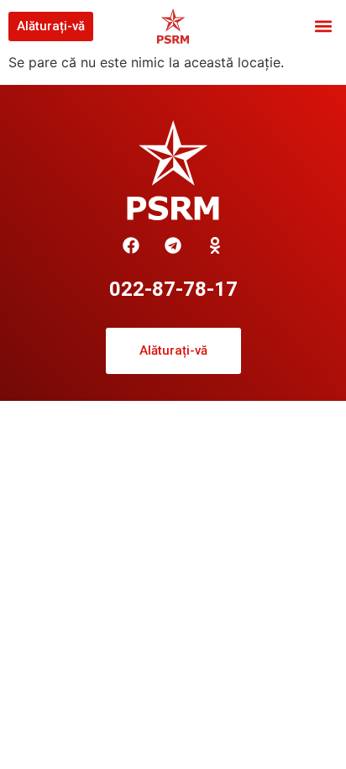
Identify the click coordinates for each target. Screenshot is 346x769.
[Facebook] (131, 245)
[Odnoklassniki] (215, 245)
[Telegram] (173, 245)
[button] (324, 26)
